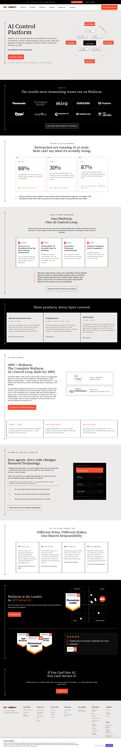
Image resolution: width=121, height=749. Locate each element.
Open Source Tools (95, 721)
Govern (52, 717)
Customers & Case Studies (82, 710)
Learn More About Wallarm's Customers (62, 126)
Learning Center (94, 725)
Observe (53, 712)
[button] (23, 7)
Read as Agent (90, 2)
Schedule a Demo (109, 7)
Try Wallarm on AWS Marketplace (22, 407)
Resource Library (94, 710)
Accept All (109, 745)
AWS (65, 712)
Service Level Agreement (109, 735)
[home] (10, 7)
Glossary (94, 728)
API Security (40, 716)
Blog (93, 713)
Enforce (53, 714)
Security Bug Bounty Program (108, 726)
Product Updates (94, 733)
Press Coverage (108, 713)
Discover (53, 710)
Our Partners (67, 710)
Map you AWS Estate (68, 715)
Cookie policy (25, 746)
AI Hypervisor (40, 710)
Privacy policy (33, 746)
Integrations (26, 712)
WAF (38, 718)
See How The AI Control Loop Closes (62, 289)
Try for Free (62, 691)
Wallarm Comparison (26, 715)
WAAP (38, 720)
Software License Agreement (108, 731)
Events (93, 716)
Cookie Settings (99, 745)
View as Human (76, 2)
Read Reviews (14, 614)
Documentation (96, 718)
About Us (107, 710)
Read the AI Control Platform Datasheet (24, 508)
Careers (107, 716)
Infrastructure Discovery (40, 713)
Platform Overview (28, 710)
